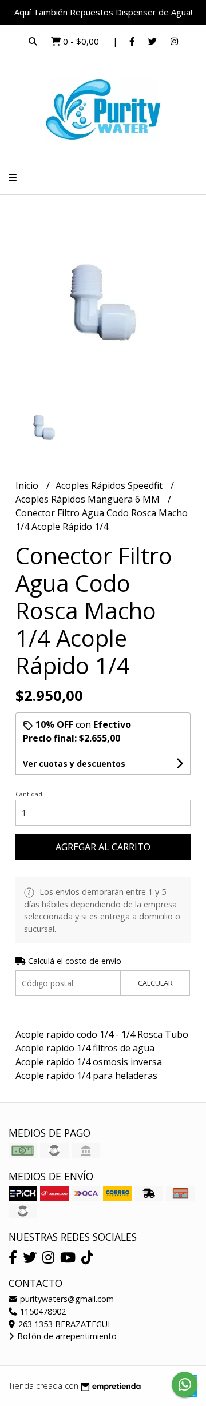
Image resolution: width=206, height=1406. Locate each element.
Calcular (155, 983)
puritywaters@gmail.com (66, 1298)
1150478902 (42, 1311)
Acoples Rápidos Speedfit (110, 485)
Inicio (28, 485)
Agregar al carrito (103, 847)
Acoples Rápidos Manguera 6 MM (88, 499)
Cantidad (28, 794)
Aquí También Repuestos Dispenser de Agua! (103, 12)
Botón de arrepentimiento (66, 1336)
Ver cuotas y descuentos (74, 763)
